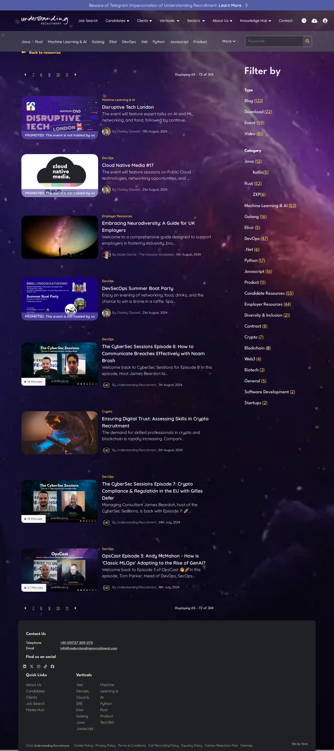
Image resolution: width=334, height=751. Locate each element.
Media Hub (35, 709)
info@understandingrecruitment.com (88, 648)
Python (159, 41)
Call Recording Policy (163, 745)
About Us (221, 20)
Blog (253, 101)
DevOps (129, 41)
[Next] (75, 74)
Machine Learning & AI (67, 41)
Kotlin (261, 172)
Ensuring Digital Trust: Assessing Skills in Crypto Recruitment (155, 422)
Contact (286, 20)
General (255, 381)
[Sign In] (325, 21)
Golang (98, 41)
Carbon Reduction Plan (221, 745)
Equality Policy (191, 745)
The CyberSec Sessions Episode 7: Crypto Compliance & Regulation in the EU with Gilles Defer (152, 491)
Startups (255, 403)
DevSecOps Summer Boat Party (137, 288)
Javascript (179, 41)
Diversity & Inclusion (267, 315)
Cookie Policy (83, 745)
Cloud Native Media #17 (128, 165)
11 (67, 74)
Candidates (116, 20)
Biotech (254, 370)
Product (200, 41)
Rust (39, 41)
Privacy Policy (106, 745)
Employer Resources (117, 216)
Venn (304, 744)
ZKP (259, 194)
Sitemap (246, 745)
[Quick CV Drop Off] (315, 21)
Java (25, 41)
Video (253, 134)
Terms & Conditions (132, 745)
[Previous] (25, 74)
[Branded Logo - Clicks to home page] (44, 21)
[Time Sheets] (304, 21)
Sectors (194, 20)
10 (58, 74)
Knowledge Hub (253, 20)
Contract (255, 326)
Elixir (113, 41)
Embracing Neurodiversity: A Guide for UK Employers (148, 226)
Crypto (107, 411)
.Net (144, 41)
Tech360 (107, 722)
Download (258, 112)
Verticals (168, 20)
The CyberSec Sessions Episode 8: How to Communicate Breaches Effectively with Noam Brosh (153, 353)
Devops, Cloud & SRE (83, 697)
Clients (142, 20)
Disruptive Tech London (128, 107)
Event (254, 123)
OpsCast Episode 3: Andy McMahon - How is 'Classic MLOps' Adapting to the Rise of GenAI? (153, 559)
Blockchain (257, 348)
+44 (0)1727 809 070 (76, 643)
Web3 (252, 359)
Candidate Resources (269, 293)
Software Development (269, 392)
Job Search (88, 20)
